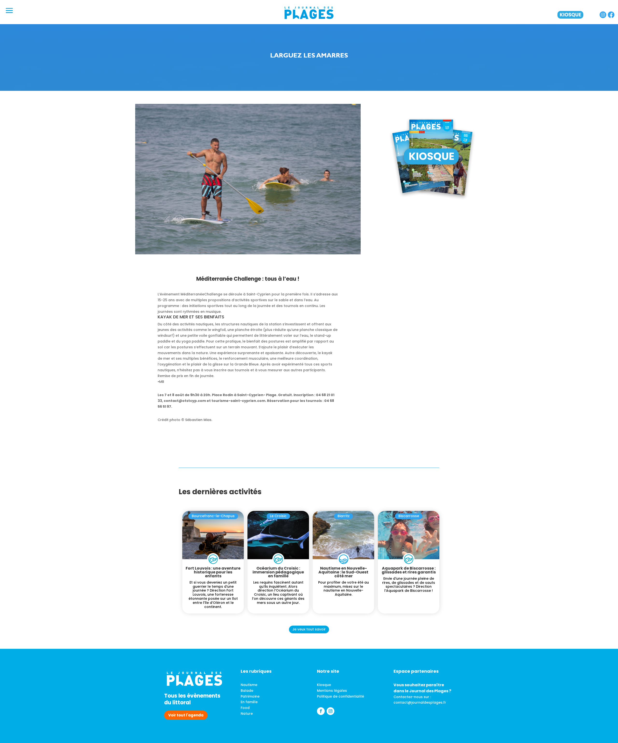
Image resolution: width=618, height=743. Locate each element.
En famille (249, 702)
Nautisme (249, 684)
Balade (247, 690)
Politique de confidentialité (340, 696)
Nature (247, 713)
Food (245, 707)
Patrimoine (250, 696)
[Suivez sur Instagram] (330, 711)
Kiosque (324, 684)
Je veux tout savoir (309, 629)
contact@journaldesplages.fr (419, 702)
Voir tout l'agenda (186, 715)
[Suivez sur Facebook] (321, 711)
